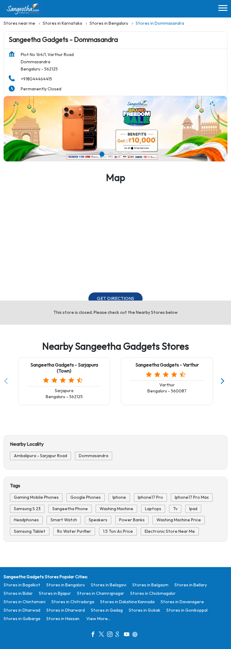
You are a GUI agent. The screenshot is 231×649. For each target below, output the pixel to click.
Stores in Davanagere (182, 602)
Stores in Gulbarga (22, 618)
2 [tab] (111, 154)
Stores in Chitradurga (72, 602)
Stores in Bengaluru (65, 585)
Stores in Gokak (144, 610)
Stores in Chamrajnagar (100, 593)
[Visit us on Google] (120, 635)
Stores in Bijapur (55, 593)
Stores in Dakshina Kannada (127, 602)
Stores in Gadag (107, 610)
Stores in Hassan (62, 618)
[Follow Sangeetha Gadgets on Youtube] (128, 635)
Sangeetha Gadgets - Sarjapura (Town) (64, 368)
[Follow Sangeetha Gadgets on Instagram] (111, 635)
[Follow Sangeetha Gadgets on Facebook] (94, 635)
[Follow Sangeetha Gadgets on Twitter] (103, 635)
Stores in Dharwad (22, 610)
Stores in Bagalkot (22, 585)
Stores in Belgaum (150, 585)
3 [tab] (120, 154)
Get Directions (115, 298)
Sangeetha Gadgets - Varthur (167, 365)
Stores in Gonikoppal (187, 610)
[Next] (223, 381)
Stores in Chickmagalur (153, 593)
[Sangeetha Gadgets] (23, 9)
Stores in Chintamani (24, 602)
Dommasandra (93, 456)
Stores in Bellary (190, 585)
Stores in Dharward (65, 610)
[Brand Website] (136, 635)
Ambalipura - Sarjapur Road (40, 456)
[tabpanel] (115, 129)
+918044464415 (36, 79)
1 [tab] (102, 154)
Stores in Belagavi (108, 585)
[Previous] (7, 381)
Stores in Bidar (18, 593)
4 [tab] (129, 154)
